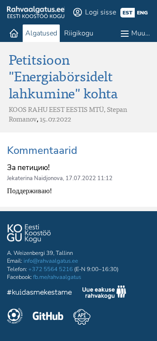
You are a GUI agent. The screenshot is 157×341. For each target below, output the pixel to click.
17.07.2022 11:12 (89, 178)
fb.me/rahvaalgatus (57, 277)
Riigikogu (78, 33)
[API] (81, 317)
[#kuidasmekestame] (39, 293)
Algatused (41, 33)
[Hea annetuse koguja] (15, 317)
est (128, 12)
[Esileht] (14, 33)
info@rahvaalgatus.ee (51, 261)
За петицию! (28, 168)
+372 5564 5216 (50, 269)
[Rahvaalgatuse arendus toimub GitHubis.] (48, 317)
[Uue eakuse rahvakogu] (104, 293)
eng (142, 12)
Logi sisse (100, 12)
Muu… (140, 33)
